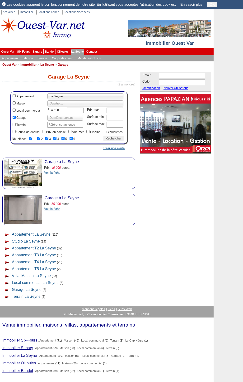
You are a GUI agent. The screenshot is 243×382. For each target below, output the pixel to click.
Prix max (93, 109)
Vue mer (78, 132)
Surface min (95, 117)
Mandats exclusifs (89, 58)
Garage (63, 64)
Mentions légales (93, 309)
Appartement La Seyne (31, 234)
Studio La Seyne (26, 241)
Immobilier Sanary (17, 348)
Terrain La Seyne (26, 296)
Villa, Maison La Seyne (31, 276)
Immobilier (26, 12)
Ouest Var (7, 51)
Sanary (37, 51)
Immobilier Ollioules (19, 363)
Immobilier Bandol (17, 371)
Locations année (48, 12)
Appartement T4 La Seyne (34, 262)
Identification (151, 88)
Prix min (53, 109)
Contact (91, 51)
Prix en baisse (56, 132)
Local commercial (28, 110)
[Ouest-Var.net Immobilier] (42, 30)
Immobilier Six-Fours (19, 340)
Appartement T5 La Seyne (34, 269)
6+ (75, 139)
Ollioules (63, 51)
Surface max (96, 124)
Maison (28, 58)
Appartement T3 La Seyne (34, 255)
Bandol (49, 51)
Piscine (95, 132)
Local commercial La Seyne (35, 283)
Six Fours (23, 51)
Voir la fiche (52, 172)
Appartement (10, 58)
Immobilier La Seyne (19, 355)
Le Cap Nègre (134, 340)
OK (212, 4)
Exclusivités (114, 132)
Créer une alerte (114, 148)
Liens (111, 309)
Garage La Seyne (27, 290)
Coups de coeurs (28, 132)
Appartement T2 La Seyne (34, 248)
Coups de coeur (62, 58)
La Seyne (77, 51)
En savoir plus (191, 4)
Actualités (9, 12)
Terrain (42, 58)
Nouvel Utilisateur (176, 88)
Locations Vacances (77, 12)
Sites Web (125, 309)
